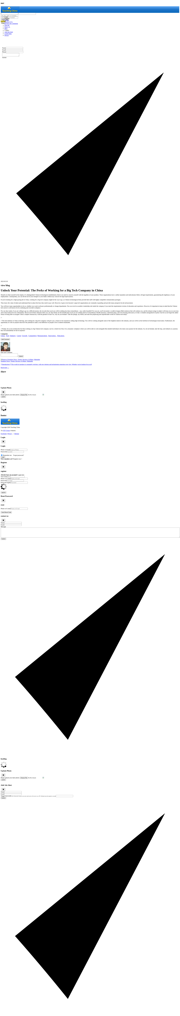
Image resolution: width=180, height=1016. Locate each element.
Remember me (13, 455)
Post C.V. (7, 27)
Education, (61, 336)
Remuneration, (43, 336)
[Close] (3, 392)
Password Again (5, 482)
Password (3, 452)
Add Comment (5, 339)
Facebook (4, 434)
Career (19, 336)
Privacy (6, 35)
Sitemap (16, 434)
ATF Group (6, 430)
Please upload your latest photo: (10, 395)
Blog (5, 28)
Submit (21, 356)
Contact (6, 30)
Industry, (13, 336)
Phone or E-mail (5, 478)
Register (6, 18)
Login (6, 17)
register (4, 492)
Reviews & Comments (11, 23)
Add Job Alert (8, 32)
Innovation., (52, 336)
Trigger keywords (28, 796)
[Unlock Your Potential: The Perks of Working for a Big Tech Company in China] (90, 376)
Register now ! (17, 459)
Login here (21, 475)
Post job (6, 25)
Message (3, 526)
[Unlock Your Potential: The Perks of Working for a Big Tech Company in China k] (90, 378)
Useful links (8, 33)
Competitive (32, 336)
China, (3, 336)
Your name (4, 476)
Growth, (25, 336)
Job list (6, 20)
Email (4, 50)
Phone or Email (5, 450)
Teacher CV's (8, 22)
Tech (7, 336)
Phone (4, 52)
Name (4, 48)
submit (3, 396)
